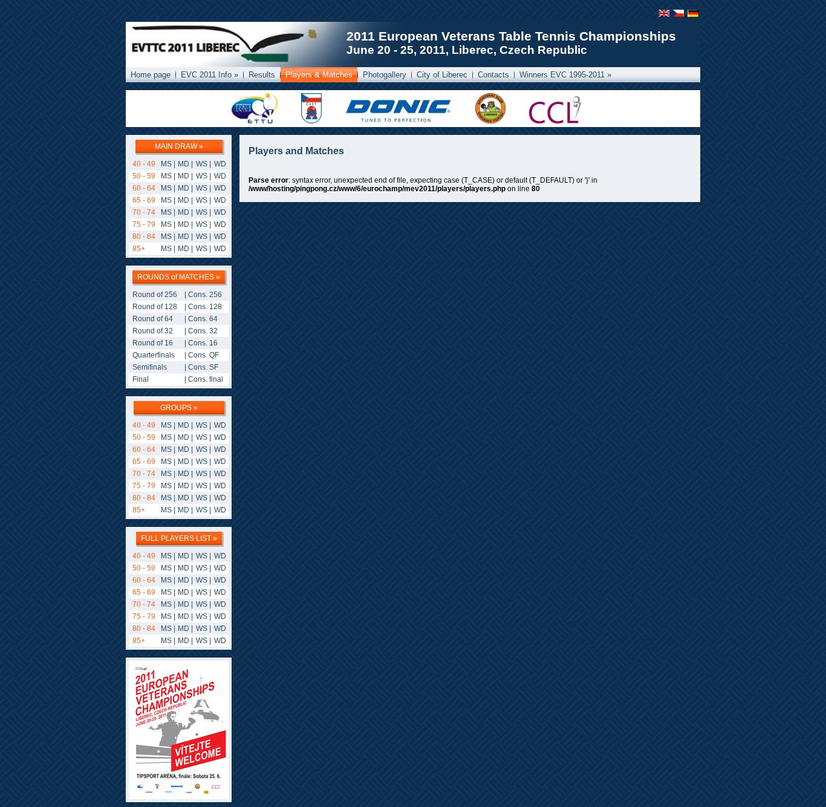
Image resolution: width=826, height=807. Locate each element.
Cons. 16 (203, 343)
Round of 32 (152, 331)
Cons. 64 (203, 319)
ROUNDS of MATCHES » (178, 277)
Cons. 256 (205, 294)
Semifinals (149, 367)
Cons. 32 (203, 331)
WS (201, 164)
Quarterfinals (153, 355)
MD (183, 164)
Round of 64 (152, 319)
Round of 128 (154, 306)
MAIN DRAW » (179, 146)
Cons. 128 (205, 306)
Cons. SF (203, 367)
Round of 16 (152, 343)
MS (166, 164)
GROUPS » (179, 408)
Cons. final (205, 379)
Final (140, 379)
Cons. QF (203, 355)
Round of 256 (154, 294)
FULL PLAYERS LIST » (179, 538)
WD (220, 164)
